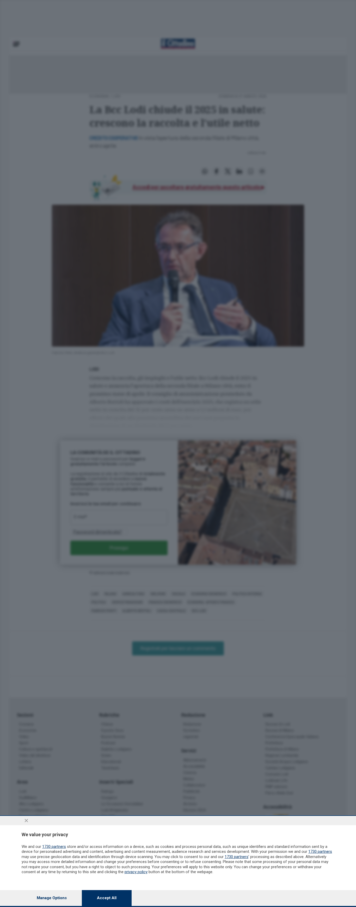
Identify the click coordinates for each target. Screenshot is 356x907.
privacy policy (136, 872)
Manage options (52, 898)
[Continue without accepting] (26, 820)
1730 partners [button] (54, 846)
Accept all (106, 898)
